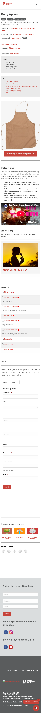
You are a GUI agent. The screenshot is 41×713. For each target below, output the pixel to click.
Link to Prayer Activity (9, 44)
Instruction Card (10, 297)
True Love (19, 537)
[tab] (5, 382)
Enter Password (7, 461)
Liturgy (10, 19)
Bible (3, 19)
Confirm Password (8, 470)
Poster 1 (7, 344)
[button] (36, 708)
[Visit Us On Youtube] (10, 647)
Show (24, 37)
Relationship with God (13, 88)
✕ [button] (38, 700)
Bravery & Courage (12, 84)
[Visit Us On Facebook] (5, 632)
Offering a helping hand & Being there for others (22, 86)
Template (8, 339)
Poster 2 (7, 349)
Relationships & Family (13, 90)
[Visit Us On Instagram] (10, 632)
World (8, 93)
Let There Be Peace (32, 538)
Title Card (8, 292)
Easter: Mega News (7, 538)
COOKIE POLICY (32, 670)
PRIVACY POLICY (19, 670)
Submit (7, 487)
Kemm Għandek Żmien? (15, 269)
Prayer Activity (20, 19)
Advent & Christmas (12, 82)
